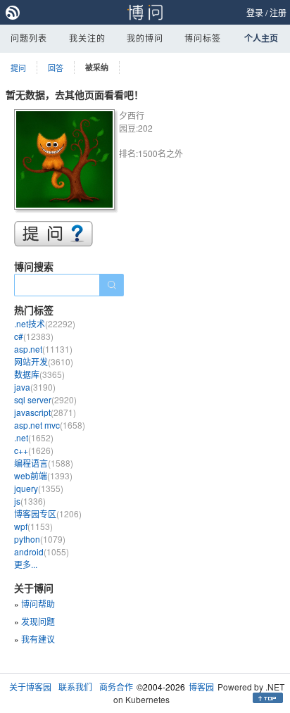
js (30, 501)
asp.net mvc (49, 425)
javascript (45, 412)
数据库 (39, 374)
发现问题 (38, 621)
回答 (55, 67)
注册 (278, 12)
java (35, 387)
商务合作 (116, 687)
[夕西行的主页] (66, 161)
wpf (33, 526)
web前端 (43, 475)
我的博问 (145, 38)
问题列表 (29, 38)
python (39, 539)
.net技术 (44, 323)
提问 (18, 67)
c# (33, 336)
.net (33, 437)
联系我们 (75, 687)
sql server (45, 399)
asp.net (43, 349)
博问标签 (202, 38)
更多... (25, 564)
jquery (38, 488)
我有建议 (38, 639)
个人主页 (261, 38)
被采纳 (96, 67)
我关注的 (87, 38)
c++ (33, 450)
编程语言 (43, 463)
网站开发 (43, 361)
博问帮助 (38, 604)
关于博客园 (30, 687)
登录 (254, 12)
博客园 (201, 687)
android (41, 551)
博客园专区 (48, 513)
